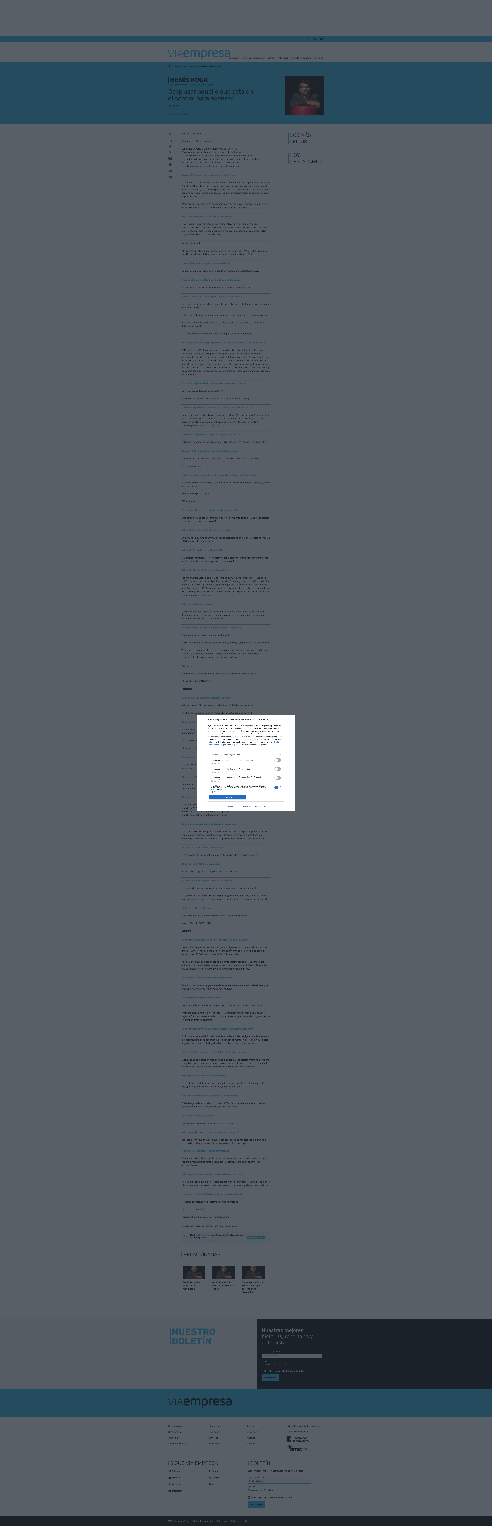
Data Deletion (231, 806)
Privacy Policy (260, 806)
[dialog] (246, 763)
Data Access (246, 806)
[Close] (290, 719)
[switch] (277, 760)
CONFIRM (227, 797)
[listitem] (246, 754)
